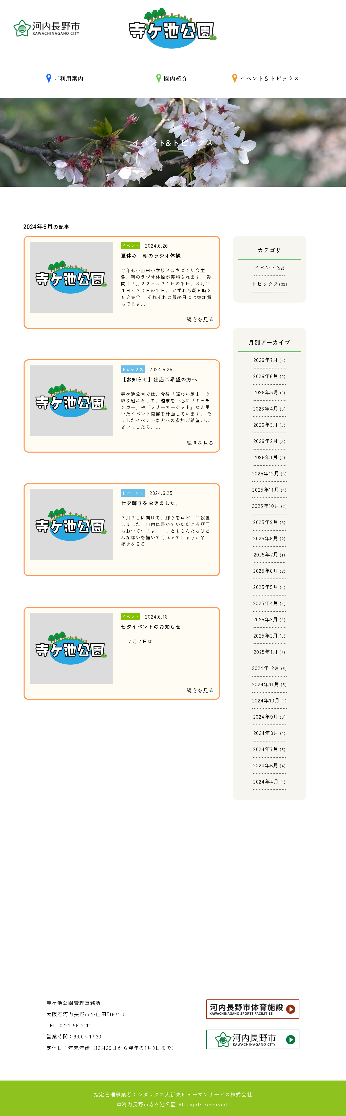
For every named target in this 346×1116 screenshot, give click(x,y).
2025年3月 (266, 619)
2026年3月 (266, 424)
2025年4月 (266, 603)
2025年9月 (265, 522)
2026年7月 (266, 359)
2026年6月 (265, 376)
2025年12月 (266, 473)
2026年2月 (266, 440)
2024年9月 (266, 716)
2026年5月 (266, 392)
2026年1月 (266, 457)
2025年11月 (265, 489)
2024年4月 (266, 781)
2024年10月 (266, 700)
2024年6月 (266, 765)
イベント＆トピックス (270, 78)
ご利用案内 (69, 78)
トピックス (269, 283)
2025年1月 (266, 651)
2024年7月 (265, 749)
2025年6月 (265, 570)
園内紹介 (176, 78)
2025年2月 (266, 635)
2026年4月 (266, 408)
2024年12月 (266, 668)
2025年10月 (266, 505)
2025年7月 (266, 554)
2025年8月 (265, 538)
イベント (269, 267)
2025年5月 (265, 586)
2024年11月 (266, 684)
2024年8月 (266, 732)
